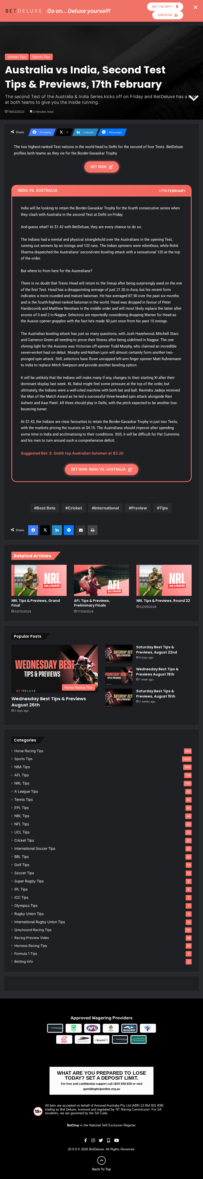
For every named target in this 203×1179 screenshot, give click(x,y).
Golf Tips (21, 865)
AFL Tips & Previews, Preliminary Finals (92, 603)
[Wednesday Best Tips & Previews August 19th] (118, 676)
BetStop (73, 1125)
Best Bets (46, 507)
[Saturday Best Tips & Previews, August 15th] (118, 698)
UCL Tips (21, 832)
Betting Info (23, 961)
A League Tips (26, 791)
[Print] (93, 530)
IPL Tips (20, 889)
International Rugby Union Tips (39, 922)
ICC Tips (21, 897)
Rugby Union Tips (29, 914)
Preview (139, 507)
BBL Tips (21, 856)
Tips (163, 507)
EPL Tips (21, 808)
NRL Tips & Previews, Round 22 (163, 600)
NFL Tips (21, 824)
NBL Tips (21, 816)
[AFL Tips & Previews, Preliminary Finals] (101, 580)
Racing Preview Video (31, 938)
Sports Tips (41, 57)
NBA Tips (22, 767)
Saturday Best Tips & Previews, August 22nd (156, 650)
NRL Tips (21, 783)
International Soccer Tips (34, 848)
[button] (195, 7)
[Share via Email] (81, 530)
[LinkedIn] (57, 530)
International (106, 507)
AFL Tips (21, 775)
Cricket (75, 507)
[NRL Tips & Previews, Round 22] (164, 580)
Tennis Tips (23, 799)
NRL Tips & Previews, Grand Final (35, 603)
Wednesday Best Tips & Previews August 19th (157, 672)
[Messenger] (69, 530)
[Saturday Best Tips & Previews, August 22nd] (118, 654)
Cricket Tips (17, 57)
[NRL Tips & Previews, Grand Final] (39, 580)
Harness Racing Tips (30, 946)
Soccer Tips (24, 873)
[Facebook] (33, 530)
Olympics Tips (25, 905)
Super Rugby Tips (29, 881)
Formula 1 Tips (25, 954)
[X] (45, 530)
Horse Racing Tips (28, 751)
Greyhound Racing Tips (32, 930)
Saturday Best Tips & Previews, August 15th (155, 694)
